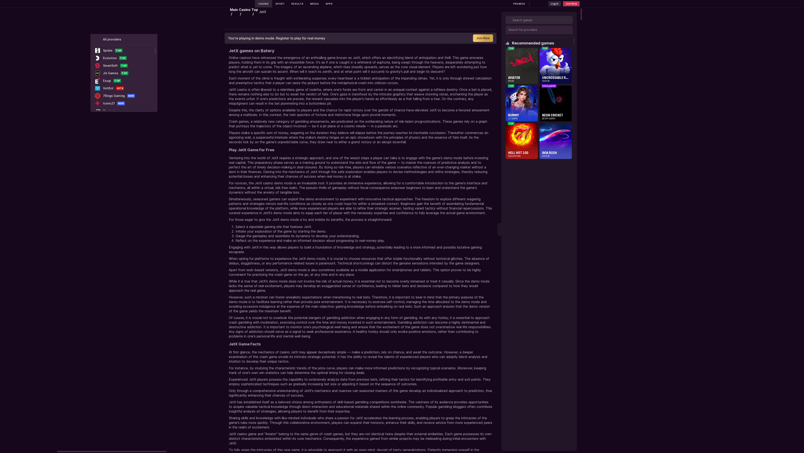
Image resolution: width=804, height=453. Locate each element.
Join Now (571, 3)
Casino (263, 3)
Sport (280, 3)
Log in (554, 3)
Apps (329, 3)
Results (297, 3)
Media (314, 3)
